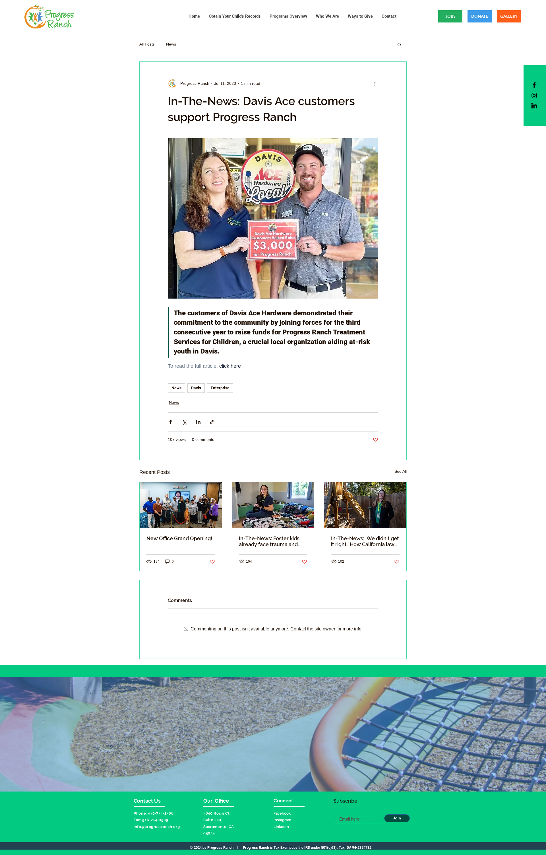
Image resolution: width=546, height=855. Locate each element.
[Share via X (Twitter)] (184, 422)
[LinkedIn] (534, 106)
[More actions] (374, 83)
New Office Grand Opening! (179, 538)
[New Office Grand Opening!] (181, 505)
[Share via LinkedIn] (198, 422)
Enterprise (220, 388)
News (171, 44)
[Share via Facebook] (170, 422)
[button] (399, 44)
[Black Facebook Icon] (534, 85)
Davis (196, 388)
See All (400, 471)
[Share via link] (212, 422)
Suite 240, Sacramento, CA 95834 (218, 826)
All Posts (147, 44)
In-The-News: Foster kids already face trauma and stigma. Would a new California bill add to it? (269, 541)
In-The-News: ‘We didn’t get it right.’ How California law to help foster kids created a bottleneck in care (365, 541)
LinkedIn (281, 827)
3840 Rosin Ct (216, 813)
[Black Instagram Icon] (534, 95)
